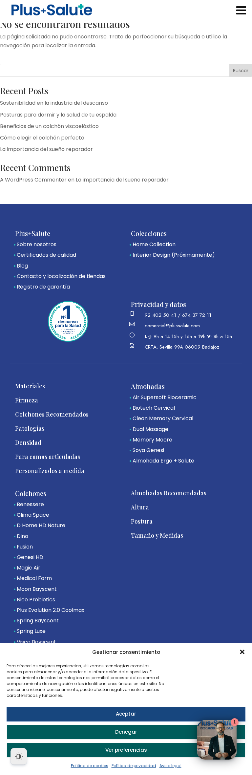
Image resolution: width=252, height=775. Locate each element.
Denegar (126, 731)
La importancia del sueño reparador (46, 149)
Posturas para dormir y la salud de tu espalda (58, 114)
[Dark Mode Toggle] (19, 756)
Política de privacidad (134, 765)
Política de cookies (89, 765)
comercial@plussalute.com (172, 325)
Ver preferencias (126, 749)
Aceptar (126, 713)
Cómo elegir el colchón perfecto (42, 137)
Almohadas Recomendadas (168, 493)
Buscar (240, 70)
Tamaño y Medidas (157, 535)
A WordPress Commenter (33, 179)
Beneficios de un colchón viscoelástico (49, 126)
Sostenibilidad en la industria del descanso (54, 103)
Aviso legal (170, 765)
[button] (242, 652)
